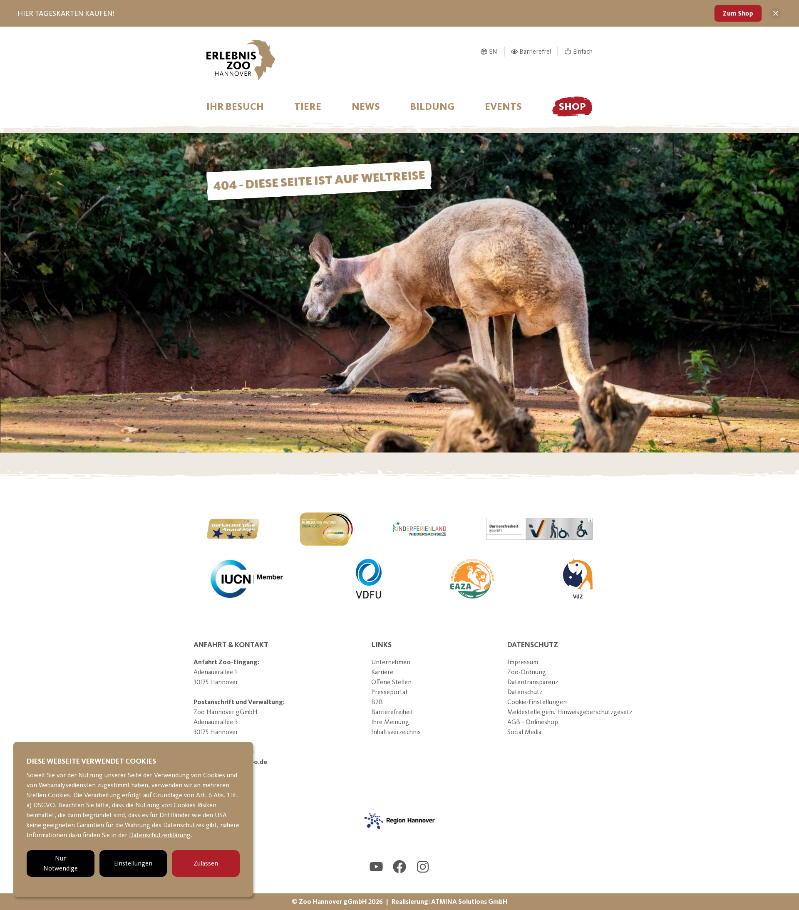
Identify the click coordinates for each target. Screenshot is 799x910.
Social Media (524, 732)
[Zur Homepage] (240, 60)
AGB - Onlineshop (532, 722)
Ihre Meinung (390, 722)
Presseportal (389, 692)
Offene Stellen (391, 682)
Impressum (522, 662)
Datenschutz (524, 692)
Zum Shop (737, 13)
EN (493, 51)
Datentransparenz (532, 682)
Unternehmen (390, 662)
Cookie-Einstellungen (537, 702)
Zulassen (206, 863)
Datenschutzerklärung (160, 835)
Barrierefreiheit (392, 712)
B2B (377, 702)
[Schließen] (776, 13)
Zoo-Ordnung (526, 672)
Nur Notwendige (60, 863)
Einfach (583, 51)
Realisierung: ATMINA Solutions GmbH (450, 901)
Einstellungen (133, 863)
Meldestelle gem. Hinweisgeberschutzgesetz (569, 712)
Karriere (382, 672)
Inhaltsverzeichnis (396, 732)
